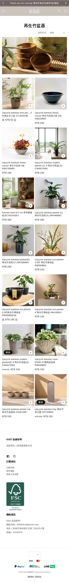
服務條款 (31, 576)
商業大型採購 (12, 474)
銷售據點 (10, 471)
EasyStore (47, 572)
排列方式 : (42, 33)
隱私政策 (38, 576)
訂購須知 (10, 467)
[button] (3, 11)
